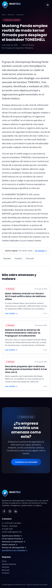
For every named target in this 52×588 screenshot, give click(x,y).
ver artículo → (41, 250)
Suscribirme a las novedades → (14, 550)
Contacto (5, 573)
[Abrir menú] (47, 4)
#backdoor (7, 258)
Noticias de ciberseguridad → (14, 547)
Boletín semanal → (9, 544)
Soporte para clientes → (12, 536)
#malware (18, 258)
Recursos (11, 15)
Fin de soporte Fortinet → (12, 538)
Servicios (5, 567)
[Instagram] (10, 511)
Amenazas (20, 15)
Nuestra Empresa (9, 564)
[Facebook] (4, 511)
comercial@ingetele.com (12, 532)
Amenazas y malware (12, 20)
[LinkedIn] (16, 511)
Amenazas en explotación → (13, 541)
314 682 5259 (7, 529)
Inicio (3, 15)
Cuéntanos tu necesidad (26, 462)
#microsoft (30, 258)
